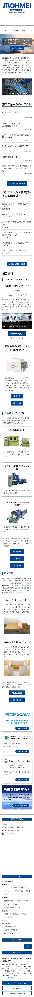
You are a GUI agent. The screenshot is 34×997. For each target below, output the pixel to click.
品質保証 (23, 887)
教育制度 (23, 914)
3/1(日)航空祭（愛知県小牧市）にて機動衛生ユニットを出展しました (16, 168)
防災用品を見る (17, 693)
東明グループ (8, 894)
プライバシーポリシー (8, 934)
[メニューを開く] (11, 16)
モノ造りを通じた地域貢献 (19, 682)
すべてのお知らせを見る (17, 184)
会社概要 (5, 885)
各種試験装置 (17, 552)
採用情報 (5, 911)
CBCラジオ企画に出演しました (14, 214)
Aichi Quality (8, 891)
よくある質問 (8, 917)
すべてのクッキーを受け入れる (17, 983)
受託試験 (17, 559)
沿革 (5, 887)
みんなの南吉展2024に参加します (15, 250)
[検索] (26, 21)
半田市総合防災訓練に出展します (15, 243)
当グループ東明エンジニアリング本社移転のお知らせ (16, 124)
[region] (17, 976)
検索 (28, 946)
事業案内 (5, 898)
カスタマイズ (17, 988)
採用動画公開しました (11, 157)
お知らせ (5, 921)
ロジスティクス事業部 (21, 588)
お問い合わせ (17, 403)
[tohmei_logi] (19, 16)
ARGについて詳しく (17, 334)
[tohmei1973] (17, 16)
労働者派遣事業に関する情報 (12, 907)
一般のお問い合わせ (10, 926)
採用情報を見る (20, 805)
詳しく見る (22, 728)
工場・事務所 (14, 887)
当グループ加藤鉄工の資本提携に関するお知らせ (16, 136)
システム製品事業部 (9, 418)
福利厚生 (15, 914)
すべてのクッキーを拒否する (17, 993)
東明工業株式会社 (7, 882)
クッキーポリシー (10, 978)
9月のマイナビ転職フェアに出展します (17, 113)
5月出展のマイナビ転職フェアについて (17, 147)
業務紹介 (6, 914)
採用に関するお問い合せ (11, 930)
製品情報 (17, 396)
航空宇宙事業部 (8, 900)
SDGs (16, 891)
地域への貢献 (24, 891)
